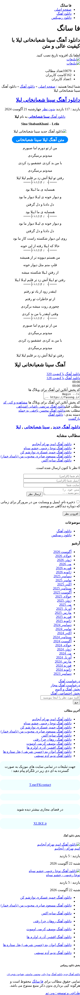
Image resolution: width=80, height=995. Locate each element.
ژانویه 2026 (63, 572)
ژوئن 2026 (64, 560)
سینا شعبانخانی (38, 116)
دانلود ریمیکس (61, 17)
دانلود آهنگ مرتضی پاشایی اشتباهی (40, 406)
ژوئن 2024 (64, 649)
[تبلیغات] (73, 59)
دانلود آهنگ (64, 13)
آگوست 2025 (62, 592)
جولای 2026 (63, 556)
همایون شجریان (15, 974)
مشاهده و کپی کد (15, 402)
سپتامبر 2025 (62, 588)
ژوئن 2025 (64, 600)
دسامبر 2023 (62, 673)
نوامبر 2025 (63, 580)
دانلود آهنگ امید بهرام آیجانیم (51, 444)
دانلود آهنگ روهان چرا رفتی (52, 739)
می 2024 (65, 653)
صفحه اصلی (62, 9)
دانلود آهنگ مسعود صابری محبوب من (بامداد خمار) (36, 456)
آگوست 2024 (62, 641)
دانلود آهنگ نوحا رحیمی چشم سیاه (47, 448)
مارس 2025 (63, 613)
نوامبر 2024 (63, 629)
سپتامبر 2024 (62, 637)
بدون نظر (48, 109)
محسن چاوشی (32, 974)
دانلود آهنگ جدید (66, 427)
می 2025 (65, 604)
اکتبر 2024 (64, 633)
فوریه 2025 (63, 617)
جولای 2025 (63, 596)
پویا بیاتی (45, 974)
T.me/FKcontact (40, 785)
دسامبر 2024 (62, 625)
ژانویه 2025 (63, 621)
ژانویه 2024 (63, 669)
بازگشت (74, 418)
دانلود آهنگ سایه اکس (56, 460)
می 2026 (65, 564)
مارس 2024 (63, 661)
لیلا (18, 427)
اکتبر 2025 (64, 584)
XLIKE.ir (40, 823)
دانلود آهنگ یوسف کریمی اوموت (48, 743)
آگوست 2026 (62, 552)
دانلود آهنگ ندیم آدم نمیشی (52, 756)
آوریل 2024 (63, 657)
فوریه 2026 (63, 568)
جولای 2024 (63, 645)
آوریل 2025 (63, 608)
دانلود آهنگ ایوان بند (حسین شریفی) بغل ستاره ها (37, 751)
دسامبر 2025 (62, 576)
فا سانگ (37, 981)
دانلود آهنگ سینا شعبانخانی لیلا (48, 100)
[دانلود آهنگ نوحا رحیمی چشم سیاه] (54, 871)
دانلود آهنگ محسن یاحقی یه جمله (41, 410)
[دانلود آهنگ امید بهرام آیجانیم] (58, 844)
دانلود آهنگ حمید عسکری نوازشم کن (45, 452)
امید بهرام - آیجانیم (67, 848)
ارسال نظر (34, 494)
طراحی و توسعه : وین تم (62, 993)
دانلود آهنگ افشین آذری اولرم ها (49, 747)
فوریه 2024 (63, 665)
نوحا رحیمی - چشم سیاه (63, 875)
